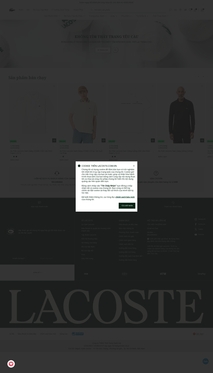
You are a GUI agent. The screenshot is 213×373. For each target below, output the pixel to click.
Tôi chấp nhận (127, 206)
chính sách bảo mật (125, 197)
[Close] (133, 165)
